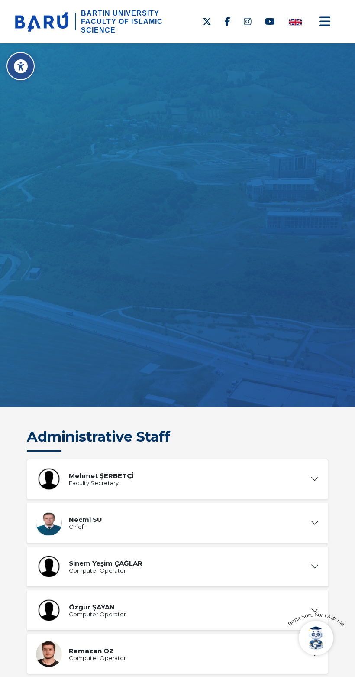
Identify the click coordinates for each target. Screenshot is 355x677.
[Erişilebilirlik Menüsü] (20, 66)
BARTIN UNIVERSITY (120, 13)
